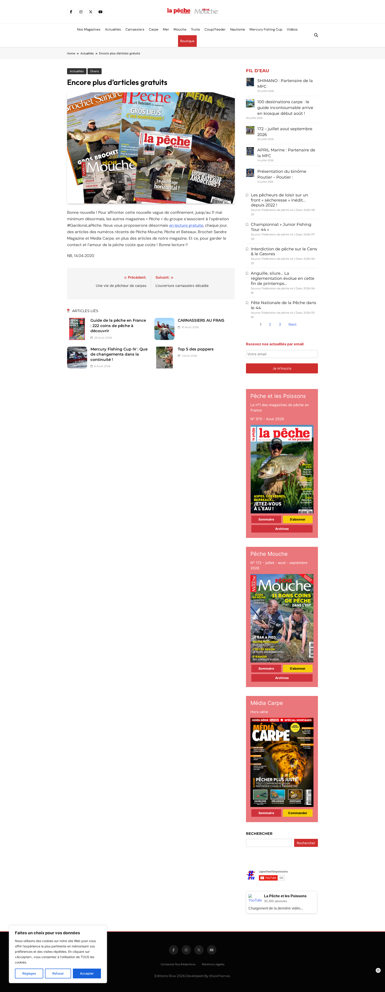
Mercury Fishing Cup (266, 29)
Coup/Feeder (215, 29)
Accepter (87, 973)
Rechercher (259, 833)
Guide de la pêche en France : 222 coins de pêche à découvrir (118, 325)
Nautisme (237, 29)
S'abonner (297, 519)
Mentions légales (213, 964)
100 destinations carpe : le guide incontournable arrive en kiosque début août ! (285, 107)
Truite (195, 29)
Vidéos (292, 29)
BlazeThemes (219, 976)
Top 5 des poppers (196, 349)
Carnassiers (134, 29)
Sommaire (266, 519)
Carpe (153, 29)
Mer (166, 29)
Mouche (180, 29)
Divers (94, 71)
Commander (297, 813)
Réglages (29, 973)
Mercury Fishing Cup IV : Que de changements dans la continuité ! (118, 354)
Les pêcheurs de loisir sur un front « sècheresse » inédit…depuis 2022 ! (279, 200)
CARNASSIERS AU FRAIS (201, 320)
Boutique (187, 41)
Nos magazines (88, 29)
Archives (282, 529)
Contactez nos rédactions (178, 964)
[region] (58, 954)
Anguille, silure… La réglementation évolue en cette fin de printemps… (282, 278)
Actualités (113, 29)
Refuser (58, 973)
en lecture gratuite (186, 225)
